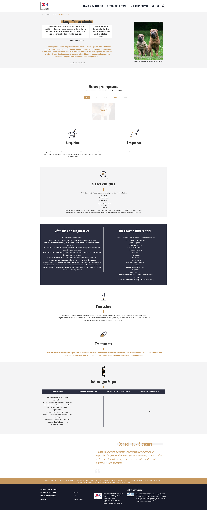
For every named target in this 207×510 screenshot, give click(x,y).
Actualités (76, 493)
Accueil (43, 15)
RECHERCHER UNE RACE (139, 6)
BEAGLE (103, 110)
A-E (87, 97)
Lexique (155, 6)
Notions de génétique (116, 6)
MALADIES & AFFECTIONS (93, 6)
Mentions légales (78, 499)
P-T (115, 97)
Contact (75, 496)
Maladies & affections (52, 15)
